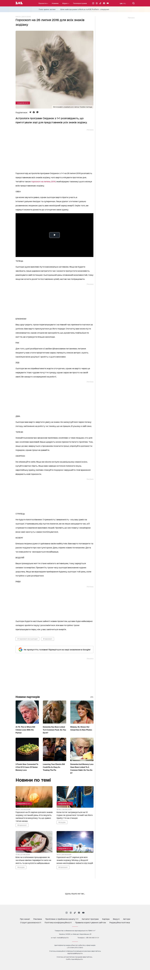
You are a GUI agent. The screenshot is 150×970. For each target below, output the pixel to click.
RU (125, 3)
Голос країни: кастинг (47, 9)
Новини (55, 3)
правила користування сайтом (90, 922)
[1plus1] (19, 3)
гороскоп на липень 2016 (43, 181)
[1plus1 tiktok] (75, 913)
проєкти (42, 3)
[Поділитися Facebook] (34, 112)
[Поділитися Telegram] (30, 112)
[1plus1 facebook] (79, 913)
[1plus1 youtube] (83, 912)
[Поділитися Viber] (37, 112)
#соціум (61, 822)
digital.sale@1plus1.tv (75, 953)
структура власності (30, 922)
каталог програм (90, 919)
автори (126, 919)
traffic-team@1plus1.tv (74, 959)
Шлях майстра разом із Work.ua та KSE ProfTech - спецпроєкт (84, 9)
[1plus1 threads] (71, 913)
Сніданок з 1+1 (22, 103)
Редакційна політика (119, 922)
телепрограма (80, 3)
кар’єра (105, 919)
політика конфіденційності (58, 922)
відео (65, 3)
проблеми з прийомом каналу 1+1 (61, 919)
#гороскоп (47, 639)
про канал (25, 919)
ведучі (116, 919)
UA (121, 3)
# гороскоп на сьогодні (27, 639)
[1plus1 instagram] (67, 913)
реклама (37, 919)
